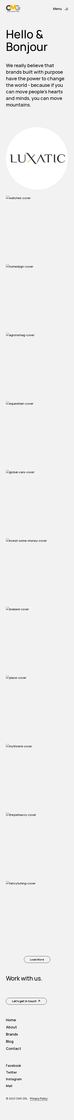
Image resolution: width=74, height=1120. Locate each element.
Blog (9, 1041)
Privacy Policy (39, 1098)
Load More (37, 959)
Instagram (14, 1079)
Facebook (13, 1065)
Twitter (11, 1072)
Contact (13, 1048)
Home (11, 1019)
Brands (12, 1034)
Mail (9, 1086)
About (11, 1027)
